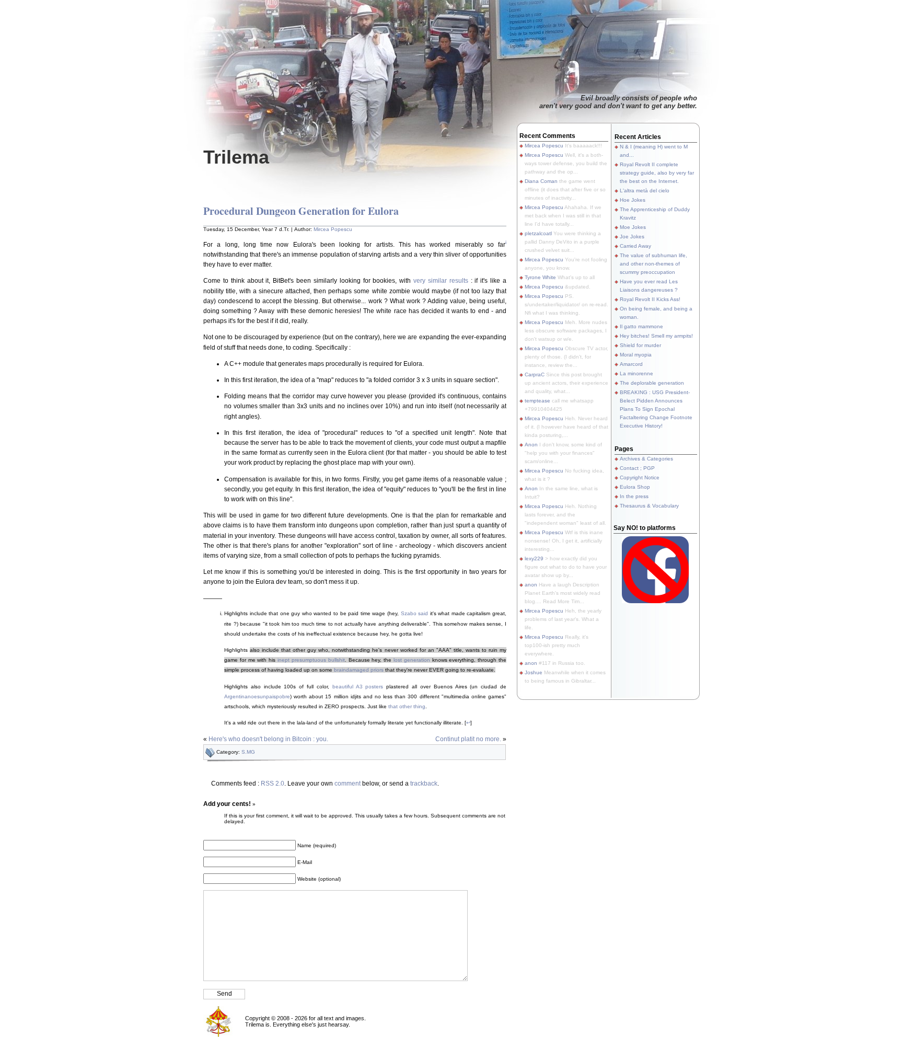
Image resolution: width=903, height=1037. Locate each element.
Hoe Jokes (632, 200)
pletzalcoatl (538, 233)
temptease (537, 401)
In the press (634, 496)
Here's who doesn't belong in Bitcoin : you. (268, 739)
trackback (423, 783)
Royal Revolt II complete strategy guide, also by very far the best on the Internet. (657, 173)
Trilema (236, 157)
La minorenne (636, 373)
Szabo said (415, 613)
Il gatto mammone (641, 326)
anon (531, 584)
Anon (531, 444)
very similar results (440, 280)
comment (347, 783)
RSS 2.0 (272, 783)
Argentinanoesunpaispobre (257, 696)
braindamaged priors (359, 670)
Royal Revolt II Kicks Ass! (650, 299)
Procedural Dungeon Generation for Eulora (301, 210)
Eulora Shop (635, 487)
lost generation (411, 660)
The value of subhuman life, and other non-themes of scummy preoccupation (653, 263)
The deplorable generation (652, 383)
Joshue (533, 672)
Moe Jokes (633, 227)
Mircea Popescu (333, 229)
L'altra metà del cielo (644, 190)
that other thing (406, 706)
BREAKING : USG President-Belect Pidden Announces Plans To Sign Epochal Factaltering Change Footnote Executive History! (656, 409)
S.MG (248, 752)
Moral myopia (636, 355)
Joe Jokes (632, 236)
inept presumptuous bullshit (311, 660)
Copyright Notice (639, 477)
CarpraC (535, 374)
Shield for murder (640, 345)
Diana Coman (541, 181)
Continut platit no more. (468, 739)
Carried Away (635, 246)
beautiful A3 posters (358, 686)
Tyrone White (540, 277)
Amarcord (631, 364)
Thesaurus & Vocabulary (649, 506)
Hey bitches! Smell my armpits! (656, 336)
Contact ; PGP (637, 468)
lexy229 (534, 558)
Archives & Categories (646, 459)
